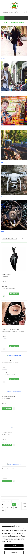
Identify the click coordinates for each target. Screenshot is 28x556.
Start (3, 501)
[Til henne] (14, 41)
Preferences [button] (8, 541)
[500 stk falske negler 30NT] (14, 391)
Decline (14, 549)
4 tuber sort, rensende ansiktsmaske (10, 329)
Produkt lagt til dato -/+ (9, 238)
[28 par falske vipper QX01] (14, 464)
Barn (2, 127)
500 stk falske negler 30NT (8, 396)
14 (11, 507)
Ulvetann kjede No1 (6, 274)
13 (7, 507)
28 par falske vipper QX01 (8, 468)
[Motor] (14, 214)
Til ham (2, 92)
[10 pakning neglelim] (14, 428)
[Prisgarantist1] (14, 5)
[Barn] (14, 110)
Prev (9, 501)
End (3, 510)
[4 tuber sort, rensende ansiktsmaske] (14, 313)
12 (2, 507)
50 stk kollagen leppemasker (9, 360)
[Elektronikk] (14, 180)
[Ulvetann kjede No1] (14, 258)
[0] (24, 12)
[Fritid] (14, 145)
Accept (14, 545)
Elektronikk (3, 197)
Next (16, 507)
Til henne (3, 58)
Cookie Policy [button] (22, 538)
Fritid (2, 162)
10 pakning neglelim (7, 432)
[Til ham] (14, 75)
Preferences (14, 552)
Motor (2, 231)
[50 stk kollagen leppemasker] (14, 355)
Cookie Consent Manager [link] (7, 526)
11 (18, 504)
